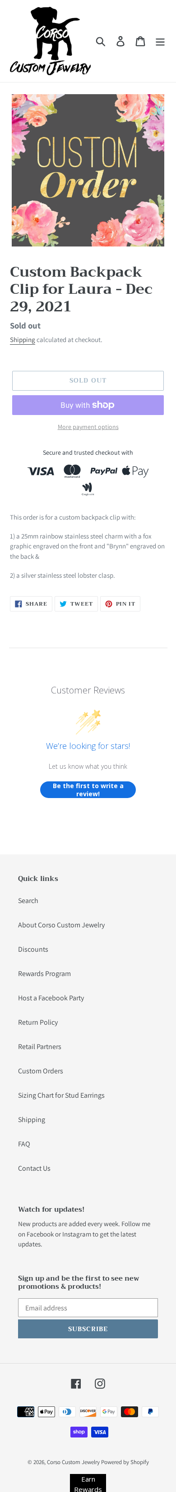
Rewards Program (44, 973)
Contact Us (34, 1168)
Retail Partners (39, 1046)
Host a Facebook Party (51, 998)
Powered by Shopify (125, 1462)
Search (28, 900)
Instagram (76, 1234)
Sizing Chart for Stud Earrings (61, 1095)
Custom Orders (40, 1071)
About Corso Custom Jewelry (61, 925)
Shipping (22, 339)
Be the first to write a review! (88, 789)
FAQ (24, 1144)
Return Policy (38, 1022)
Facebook (40, 1234)
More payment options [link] (88, 427)
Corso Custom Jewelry (73, 1462)
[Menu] (160, 41)
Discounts (33, 949)
